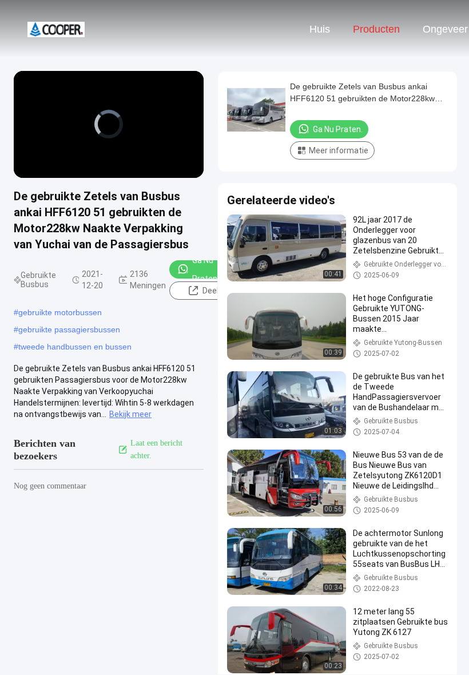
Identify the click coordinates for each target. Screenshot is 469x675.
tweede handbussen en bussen (75, 346)
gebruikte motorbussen (60, 312)
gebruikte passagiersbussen (69, 329)
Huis (319, 29)
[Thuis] (56, 28)
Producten (376, 29)
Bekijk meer (130, 414)
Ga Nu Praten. (205, 269)
